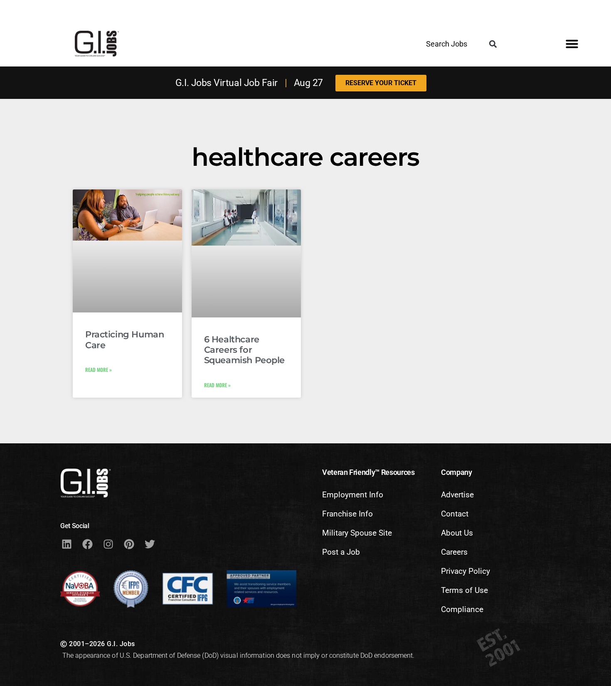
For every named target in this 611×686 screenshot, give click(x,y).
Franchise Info (347, 514)
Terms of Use (464, 590)
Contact (454, 514)
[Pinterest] (128, 544)
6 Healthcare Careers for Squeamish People (244, 349)
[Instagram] (108, 544)
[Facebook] (87, 544)
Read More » (98, 369)
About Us (457, 533)
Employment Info (352, 494)
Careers (454, 552)
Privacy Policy (465, 571)
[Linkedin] (66, 544)
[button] (493, 44)
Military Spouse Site (357, 533)
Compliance (462, 609)
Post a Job (341, 552)
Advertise (457, 494)
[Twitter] (149, 544)
